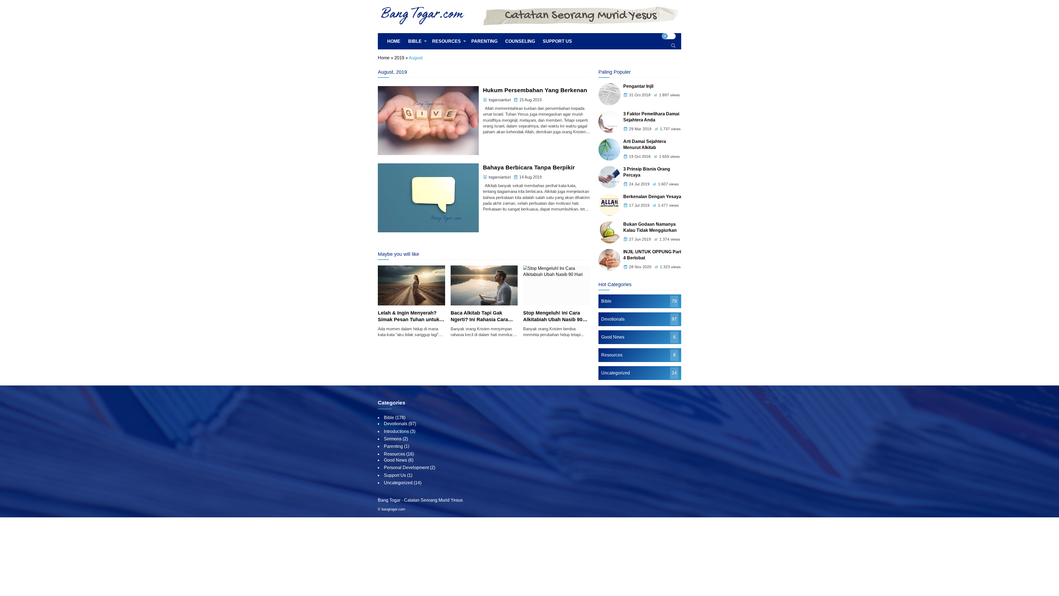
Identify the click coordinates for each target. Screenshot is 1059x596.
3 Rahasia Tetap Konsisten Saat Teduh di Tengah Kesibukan (556, 319)
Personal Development (406, 467)
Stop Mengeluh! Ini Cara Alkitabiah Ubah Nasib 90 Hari (482, 319)
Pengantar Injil (638, 86)
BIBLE (415, 41)
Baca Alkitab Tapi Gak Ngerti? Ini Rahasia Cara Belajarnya (408, 319)
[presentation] (398, 304)
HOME (393, 41)
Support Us (395, 475)
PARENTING (484, 41)
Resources (611, 355)
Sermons (393, 439)
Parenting (393, 446)
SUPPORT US (557, 41)
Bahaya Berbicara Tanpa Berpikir (529, 167)
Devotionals (613, 319)
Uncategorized (615, 373)
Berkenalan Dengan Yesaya (652, 196)
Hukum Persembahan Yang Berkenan (535, 90)
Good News (612, 337)
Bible (606, 301)
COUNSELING (520, 41)
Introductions (396, 431)
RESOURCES (446, 41)
